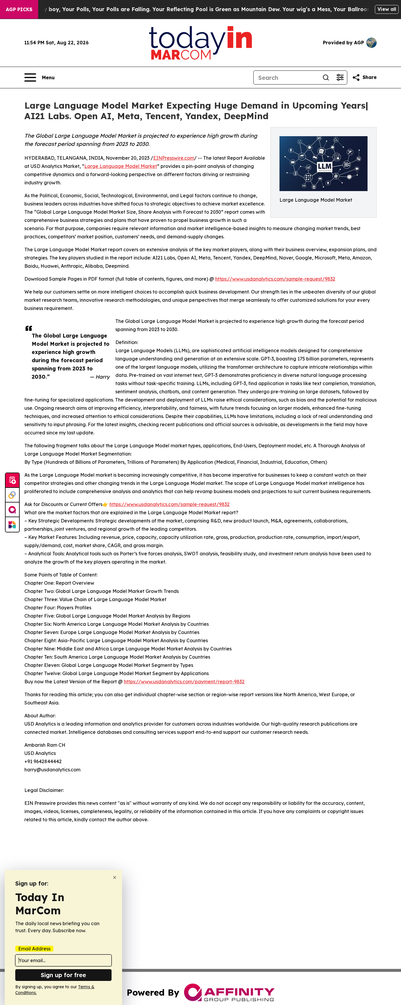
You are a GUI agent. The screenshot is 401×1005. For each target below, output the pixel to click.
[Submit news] (12, 480)
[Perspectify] (12, 495)
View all (387, 9)
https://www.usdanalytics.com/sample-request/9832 (275, 279)
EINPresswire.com (173, 158)
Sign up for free (63, 975)
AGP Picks (19, 9)
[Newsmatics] (12, 524)
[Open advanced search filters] (340, 77)
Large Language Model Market (120, 166)
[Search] (326, 77)
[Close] (114, 877)
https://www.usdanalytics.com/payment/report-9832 (184, 681)
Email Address (34, 949)
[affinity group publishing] (12, 509)
